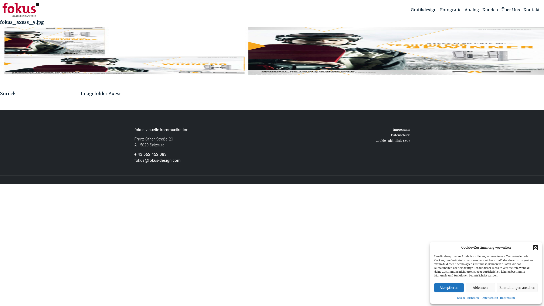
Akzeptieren (449, 288)
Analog (472, 9)
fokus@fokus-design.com (157, 160)
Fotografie (450, 9)
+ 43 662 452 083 (150, 154)
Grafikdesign (424, 9)
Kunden (490, 9)
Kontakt (531, 9)
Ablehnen (480, 288)
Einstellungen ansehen (517, 288)
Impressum (507, 297)
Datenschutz (490, 297)
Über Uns (511, 9)
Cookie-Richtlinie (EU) (393, 141)
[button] (535, 247)
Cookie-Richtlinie (468, 297)
